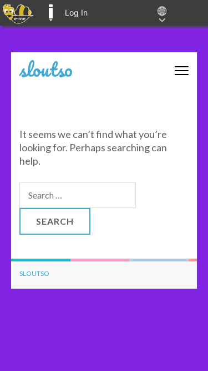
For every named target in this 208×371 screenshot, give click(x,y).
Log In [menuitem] (76, 12)
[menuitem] (18, 13)
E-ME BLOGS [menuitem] (50, 13)
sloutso (46, 69)
